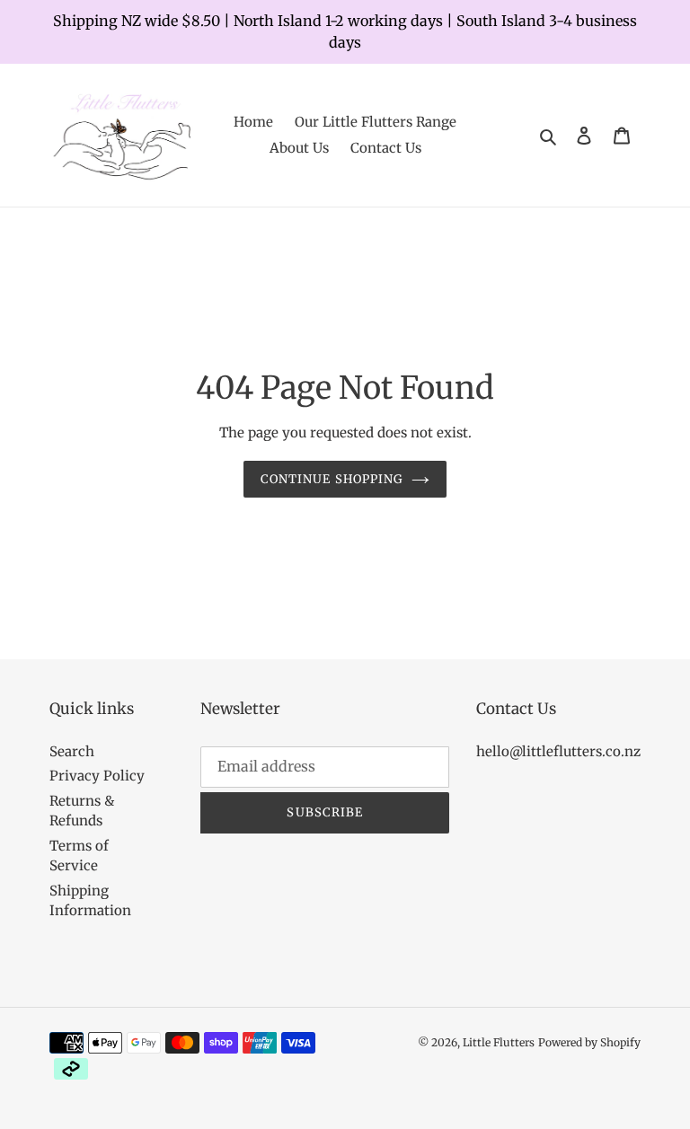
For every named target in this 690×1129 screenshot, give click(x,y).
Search (71, 751)
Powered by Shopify (589, 1042)
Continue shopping (331, 479)
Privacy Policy (97, 775)
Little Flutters (499, 1042)
